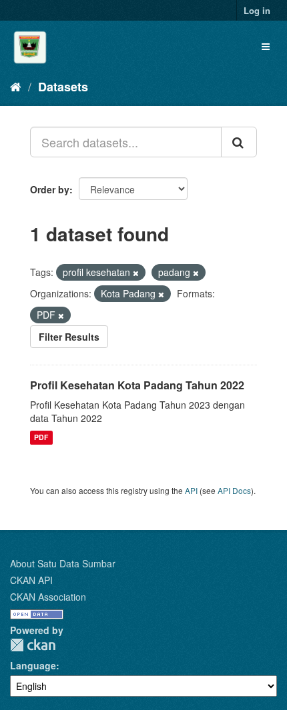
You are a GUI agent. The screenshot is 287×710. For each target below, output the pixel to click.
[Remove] (136, 272)
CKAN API (31, 580)
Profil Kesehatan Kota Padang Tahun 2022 (137, 385)
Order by (49, 189)
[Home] (15, 86)
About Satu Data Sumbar (62, 563)
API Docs (234, 490)
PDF (41, 438)
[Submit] (239, 142)
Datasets (63, 86)
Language (33, 665)
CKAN (32, 645)
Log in (257, 10)
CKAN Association (48, 596)
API (191, 490)
